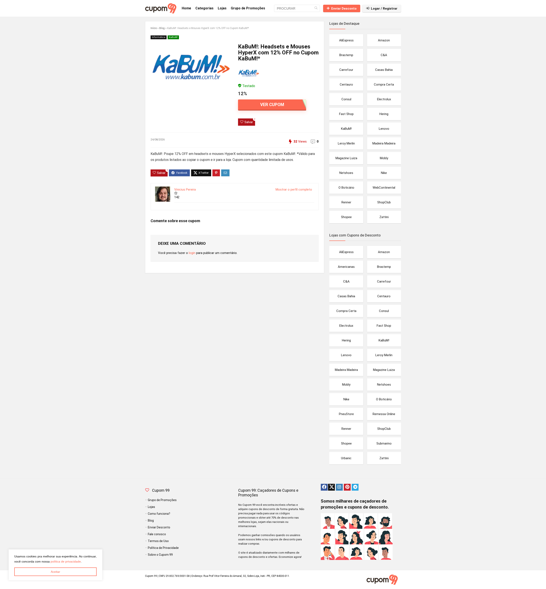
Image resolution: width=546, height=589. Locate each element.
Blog (162, 28)
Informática (158, 37)
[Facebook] (324, 487)
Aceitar (55, 571)
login (192, 253)
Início (154, 28)
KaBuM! (173, 37)
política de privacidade (66, 561)
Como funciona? (159, 513)
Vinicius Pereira (185, 189)
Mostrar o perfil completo (294, 189)
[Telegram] (355, 487)
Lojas (222, 8)
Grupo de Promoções (248, 8)
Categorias (204, 8)
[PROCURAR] (316, 8)
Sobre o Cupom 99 (160, 554)
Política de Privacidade (163, 548)
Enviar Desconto (344, 8)
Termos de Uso (158, 541)
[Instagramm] (339, 487)
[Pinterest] (347, 487)
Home (186, 8)
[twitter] (331, 487)
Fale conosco (157, 534)
